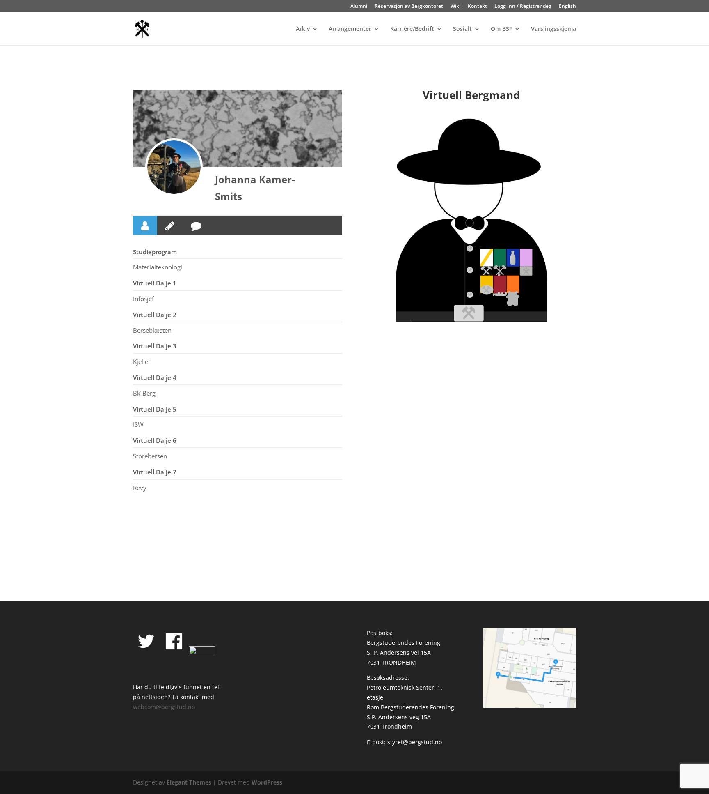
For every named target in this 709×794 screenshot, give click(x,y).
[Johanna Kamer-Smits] (174, 167)
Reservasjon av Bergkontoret (409, 6)
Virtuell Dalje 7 (154, 472)
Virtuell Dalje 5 (154, 409)
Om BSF (501, 29)
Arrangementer (350, 29)
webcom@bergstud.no (164, 707)
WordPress (267, 782)
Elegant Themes (189, 782)
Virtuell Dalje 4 (154, 377)
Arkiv (303, 29)
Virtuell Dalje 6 (154, 440)
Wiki (455, 6)
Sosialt (462, 29)
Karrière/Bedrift (412, 29)
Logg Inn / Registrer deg (522, 6)
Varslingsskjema (553, 29)
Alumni (358, 6)
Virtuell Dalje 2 (154, 315)
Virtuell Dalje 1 (154, 283)
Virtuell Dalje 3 (154, 346)
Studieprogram (155, 252)
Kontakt (477, 6)
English (567, 6)
